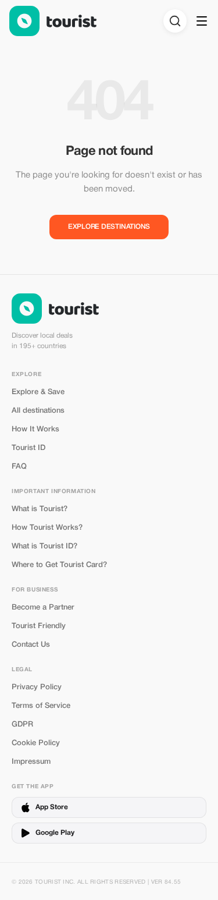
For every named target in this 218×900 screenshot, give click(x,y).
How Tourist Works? (47, 528)
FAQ (19, 466)
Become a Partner (43, 607)
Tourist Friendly (39, 626)
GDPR (22, 724)
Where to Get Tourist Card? (59, 565)
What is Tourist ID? (44, 546)
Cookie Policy (36, 743)
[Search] (175, 21)
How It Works (35, 429)
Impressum (31, 762)
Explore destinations (109, 227)
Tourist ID (28, 448)
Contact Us (31, 645)
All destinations (38, 411)
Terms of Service (41, 706)
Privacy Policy (37, 687)
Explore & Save (38, 392)
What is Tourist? (39, 509)
